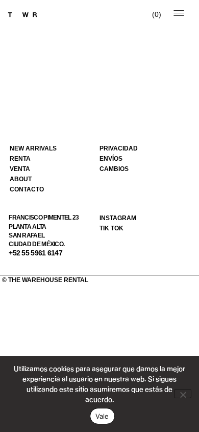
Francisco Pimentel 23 (44, 217)
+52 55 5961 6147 (35, 253)
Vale (102, 416)
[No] (182, 393)
